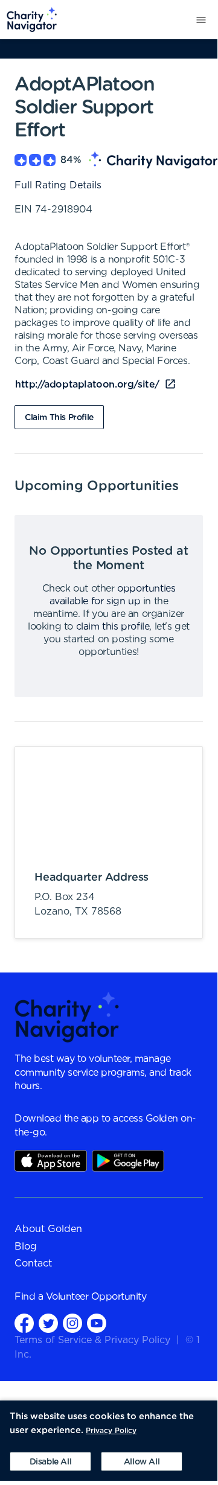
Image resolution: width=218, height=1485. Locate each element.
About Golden (48, 1229)
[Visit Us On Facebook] (24, 1322)
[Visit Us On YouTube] (96, 1322)
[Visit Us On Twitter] (48, 1322)
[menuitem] (28, 19)
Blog (25, 1246)
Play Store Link (128, 1161)
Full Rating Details (57, 185)
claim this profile (113, 626)
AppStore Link (50, 1161)
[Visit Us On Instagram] (72, 1322)
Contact (33, 1263)
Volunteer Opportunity (96, 1296)
